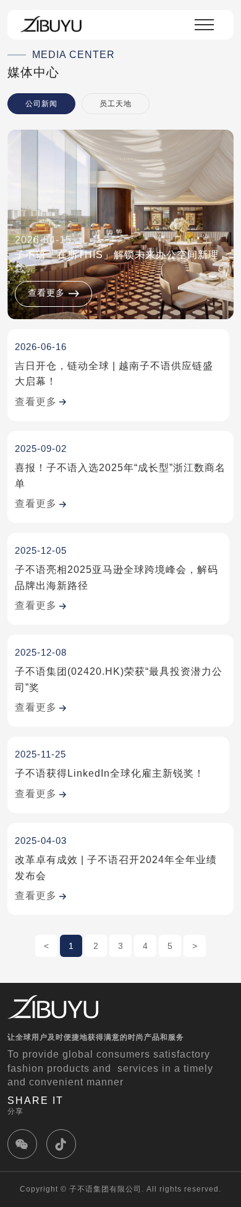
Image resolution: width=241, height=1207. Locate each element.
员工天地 (115, 103)
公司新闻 (41, 103)
